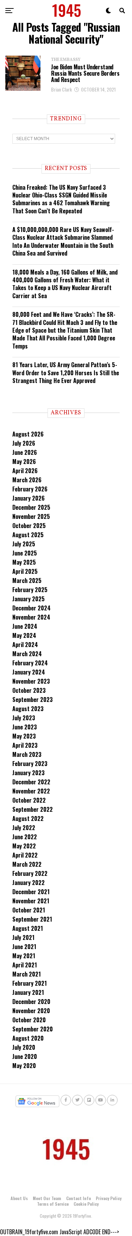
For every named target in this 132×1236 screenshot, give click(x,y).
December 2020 (31, 1001)
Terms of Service (53, 1204)
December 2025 (31, 507)
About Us (19, 1198)
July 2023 (23, 718)
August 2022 (28, 818)
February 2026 (30, 489)
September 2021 (32, 919)
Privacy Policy (108, 1198)
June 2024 (24, 626)
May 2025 (24, 562)
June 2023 (24, 727)
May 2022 (24, 846)
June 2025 (24, 553)
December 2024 (31, 608)
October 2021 (28, 910)
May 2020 (24, 1065)
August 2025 (28, 535)
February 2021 (29, 983)
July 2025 (23, 544)
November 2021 (30, 901)
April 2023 (25, 745)
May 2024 (24, 635)
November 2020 (31, 1010)
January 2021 (28, 992)
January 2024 (28, 672)
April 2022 (25, 855)
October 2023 (29, 690)
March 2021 (26, 974)
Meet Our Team (47, 1198)
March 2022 (27, 864)
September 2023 (32, 699)
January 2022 (28, 882)
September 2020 (32, 1029)
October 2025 (29, 525)
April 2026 (25, 470)
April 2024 (25, 644)
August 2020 (28, 1038)
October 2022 (29, 800)
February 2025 (30, 589)
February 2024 (30, 663)
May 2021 (23, 956)
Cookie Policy (86, 1204)
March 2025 (27, 580)
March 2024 (27, 654)
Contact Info (78, 1198)
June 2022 (24, 837)
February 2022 (30, 873)
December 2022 (31, 782)
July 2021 (23, 937)
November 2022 (31, 791)
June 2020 (24, 1056)
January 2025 (28, 599)
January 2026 (28, 498)
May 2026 (24, 461)
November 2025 (31, 516)
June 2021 (24, 946)
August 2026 (28, 434)
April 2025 (25, 571)
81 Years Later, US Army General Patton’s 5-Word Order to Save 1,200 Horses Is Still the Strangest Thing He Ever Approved (65, 372)
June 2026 (24, 452)
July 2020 (23, 1047)
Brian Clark (61, 89)
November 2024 (31, 617)
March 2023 (27, 754)
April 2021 (24, 965)
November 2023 (31, 681)
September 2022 (32, 809)
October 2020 (29, 1020)
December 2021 (31, 891)
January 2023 (28, 772)
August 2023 (28, 708)
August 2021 (27, 928)
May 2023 (24, 736)
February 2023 (30, 763)
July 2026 (23, 443)
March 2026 (27, 480)
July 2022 (23, 827)
